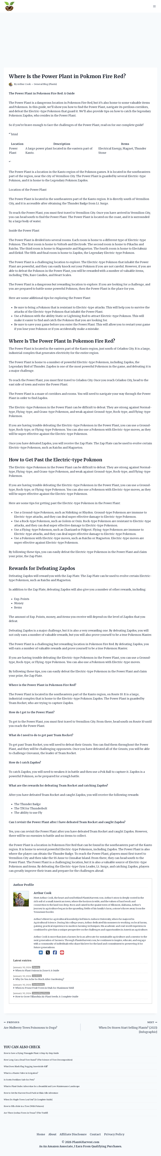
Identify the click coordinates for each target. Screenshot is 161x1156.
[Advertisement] (80, 36)
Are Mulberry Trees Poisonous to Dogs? (30, 1025)
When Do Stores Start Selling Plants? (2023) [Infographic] (128, 1027)
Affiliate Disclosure (73, 1134)
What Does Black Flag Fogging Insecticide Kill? (26, 1066)
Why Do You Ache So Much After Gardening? (39, 979)
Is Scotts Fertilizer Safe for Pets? (19, 1080)
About (52, 1134)
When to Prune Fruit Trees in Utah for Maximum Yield (44, 987)
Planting (36, 967)
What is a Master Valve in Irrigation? (21, 1073)
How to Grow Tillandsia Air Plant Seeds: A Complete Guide (46, 996)
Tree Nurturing (38, 984)
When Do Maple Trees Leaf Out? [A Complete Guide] (28, 1099)
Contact (95, 1134)
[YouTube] (62, 952)
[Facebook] (55, 952)
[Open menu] (154, 6)
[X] (48, 952)
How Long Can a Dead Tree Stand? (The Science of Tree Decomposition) (38, 1060)
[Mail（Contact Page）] (41, 952)
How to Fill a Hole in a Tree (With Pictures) (24, 1106)
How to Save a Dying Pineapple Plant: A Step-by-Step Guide (31, 1053)
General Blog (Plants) (45, 84)
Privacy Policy (114, 1134)
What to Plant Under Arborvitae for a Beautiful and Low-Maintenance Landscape (42, 1086)
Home (41, 1134)
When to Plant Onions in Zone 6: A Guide (37, 970)
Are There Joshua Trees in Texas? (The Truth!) (26, 1113)
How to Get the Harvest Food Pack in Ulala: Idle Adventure (31, 1093)
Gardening (37, 976)
